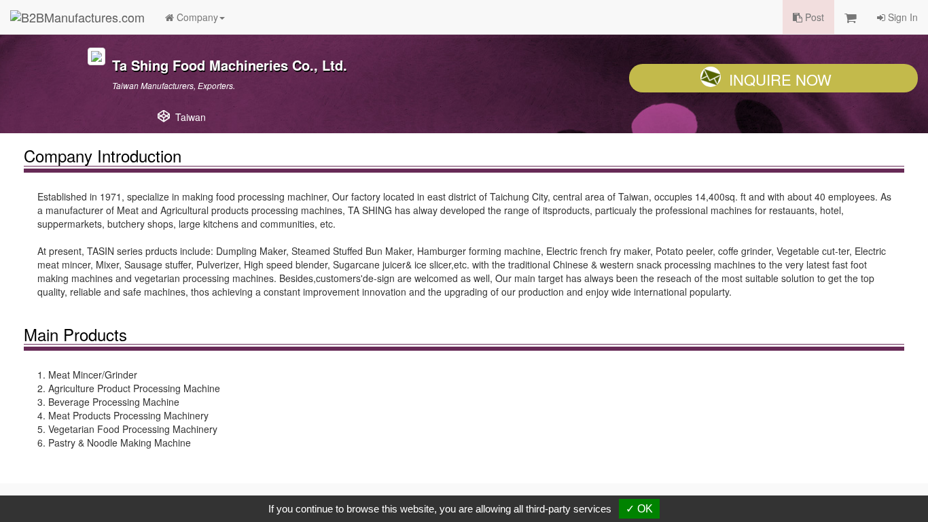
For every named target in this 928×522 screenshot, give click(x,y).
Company (196, 17)
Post (813, 17)
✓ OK (639, 509)
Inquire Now (780, 79)
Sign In (901, 17)
